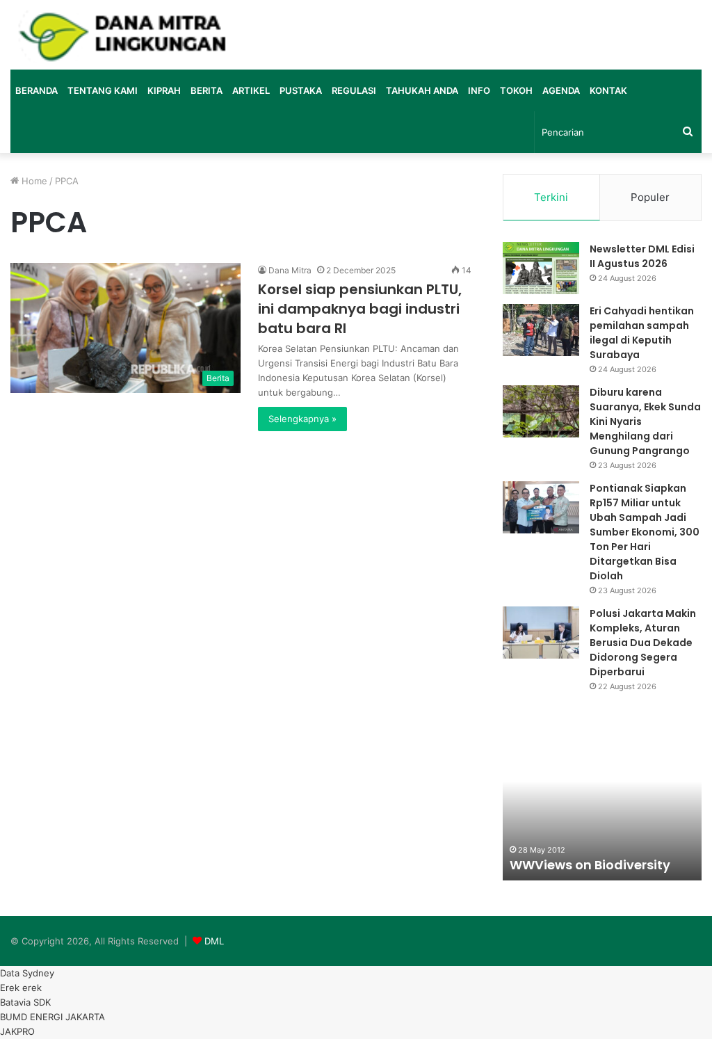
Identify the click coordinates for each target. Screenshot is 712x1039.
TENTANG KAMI (102, 90)
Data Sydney (27, 972)
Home (33, 180)
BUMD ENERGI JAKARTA (52, 1016)
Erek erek (21, 987)
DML (214, 941)
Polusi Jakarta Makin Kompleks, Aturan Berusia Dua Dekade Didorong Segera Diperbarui (643, 642)
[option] (602, 803)
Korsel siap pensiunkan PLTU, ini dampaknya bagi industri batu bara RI (360, 309)
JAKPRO (17, 1031)
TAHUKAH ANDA (422, 90)
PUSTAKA (301, 90)
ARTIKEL (251, 90)
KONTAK (608, 90)
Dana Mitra (290, 270)
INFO (479, 90)
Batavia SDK (25, 1002)
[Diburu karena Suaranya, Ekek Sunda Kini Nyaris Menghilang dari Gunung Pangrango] (541, 411)
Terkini (551, 197)
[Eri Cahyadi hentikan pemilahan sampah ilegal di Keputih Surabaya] (541, 330)
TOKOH (516, 90)
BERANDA (36, 90)
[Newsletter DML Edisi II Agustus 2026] (541, 268)
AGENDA (561, 90)
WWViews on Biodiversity (590, 864)
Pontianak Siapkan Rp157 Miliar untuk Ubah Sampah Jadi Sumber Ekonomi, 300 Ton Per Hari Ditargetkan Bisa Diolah (644, 532)
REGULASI (354, 90)
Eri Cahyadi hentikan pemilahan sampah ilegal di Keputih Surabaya (642, 333)
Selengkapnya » (302, 418)
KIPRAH (164, 90)
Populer (650, 197)
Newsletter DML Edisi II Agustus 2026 (642, 256)
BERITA (206, 90)
